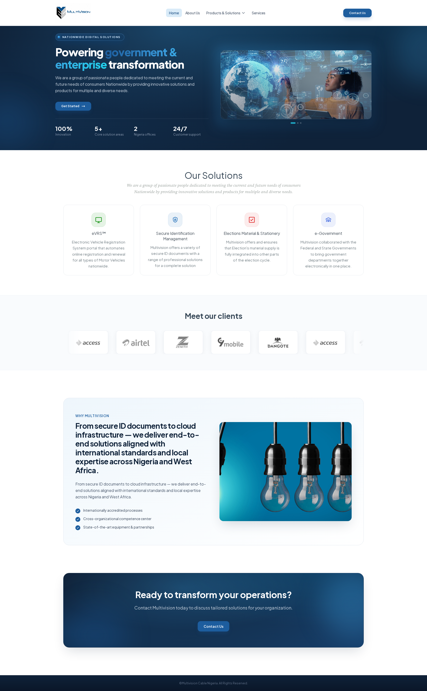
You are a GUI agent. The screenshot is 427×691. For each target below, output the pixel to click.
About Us (192, 13)
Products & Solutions (223, 13)
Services (258, 13)
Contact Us (357, 13)
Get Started (70, 106)
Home (174, 13)
